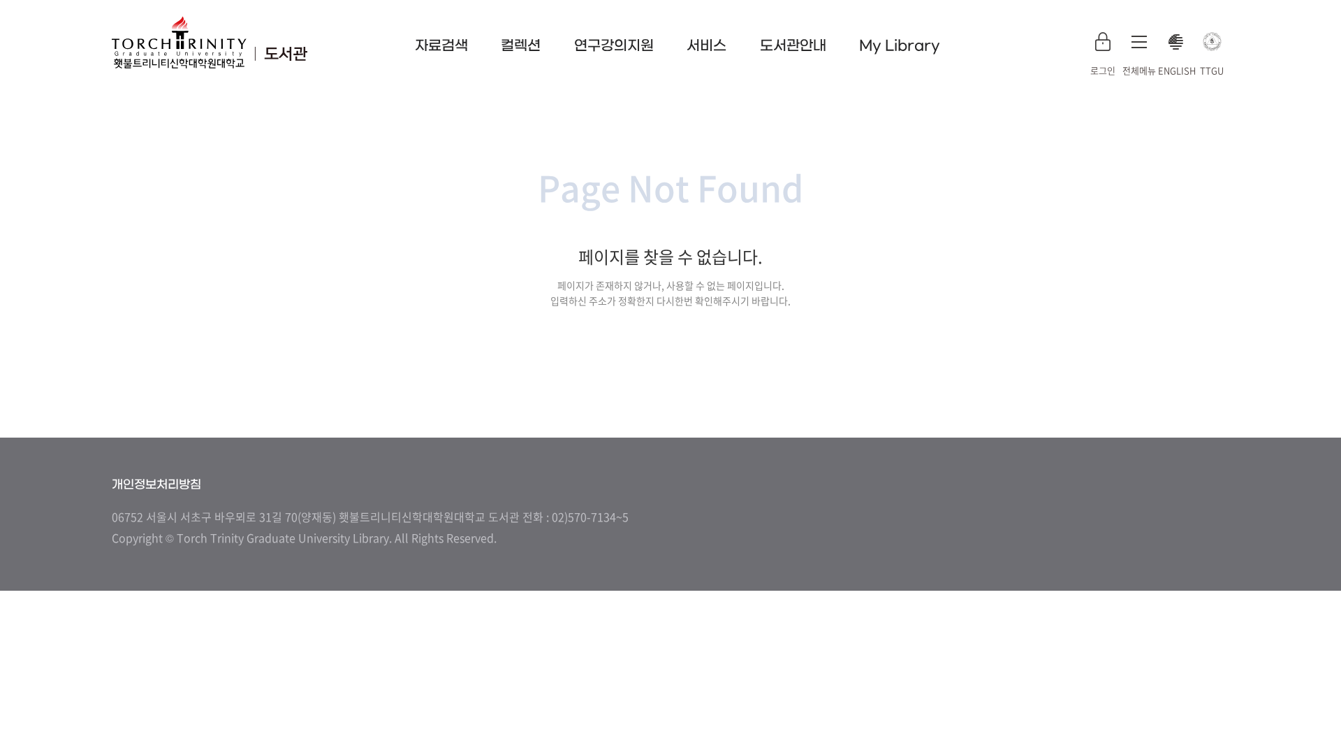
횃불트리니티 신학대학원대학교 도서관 (209, 42)
